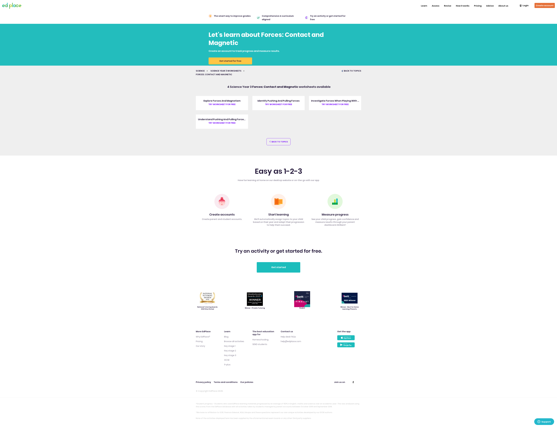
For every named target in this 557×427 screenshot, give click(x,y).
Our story (200, 346)
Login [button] (526, 5)
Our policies (246, 382)
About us (503, 5)
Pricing (478, 5)
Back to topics (279, 141)
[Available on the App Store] (349, 338)
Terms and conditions (226, 382)
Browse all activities (234, 341)
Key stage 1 (229, 346)
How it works (462, 5)
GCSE (226, 359)
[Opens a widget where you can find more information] (544, 422)
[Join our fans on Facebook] (353, 382)
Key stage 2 (230, 350)
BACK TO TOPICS (352, 70)
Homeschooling (260, 339)
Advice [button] (490, 5)
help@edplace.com (291, 341)
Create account (545, 5)
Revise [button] (447, 5)
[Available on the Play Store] (349, 345)
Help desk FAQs (288, 336)
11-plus (227, 364)
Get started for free (230, 61)
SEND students (259, 344)
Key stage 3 (230, 355)
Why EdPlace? (203, 336)
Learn (424, 5)
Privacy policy (203, 382)
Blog (226, 336)
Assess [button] (435, 5)
